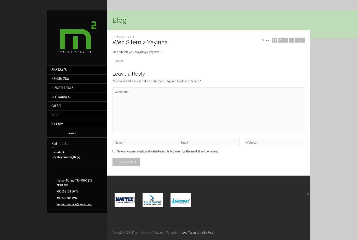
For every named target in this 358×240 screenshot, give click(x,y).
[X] (280, 40)
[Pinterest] (291, 40)
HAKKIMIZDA (60, 79)
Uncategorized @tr (63, 157)
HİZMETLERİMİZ (62, 88)
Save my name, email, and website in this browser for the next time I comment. (168, 151)
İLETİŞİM (57, 124)
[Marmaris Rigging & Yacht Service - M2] (78, 37)
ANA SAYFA (59, 70)
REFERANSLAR (61, 97)
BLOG (54, 115)
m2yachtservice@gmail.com (74, 204)
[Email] (274, 40)
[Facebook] (285, 40)
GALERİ (56, 106)
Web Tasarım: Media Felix (198, 232)
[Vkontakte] (302, 40)
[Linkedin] (297, 40)
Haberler (57, 152)
